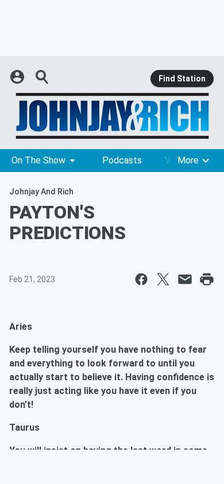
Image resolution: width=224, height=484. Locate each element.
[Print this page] (207, 279)
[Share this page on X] (163, 279)
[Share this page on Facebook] (141, 279)
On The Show (38, 160)
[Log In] (18, 77)
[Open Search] (42, 77)
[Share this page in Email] (185, 279)
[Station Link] (112, 116)
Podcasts (122, 160)
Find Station (182, 78)
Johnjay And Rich (41, 191)
